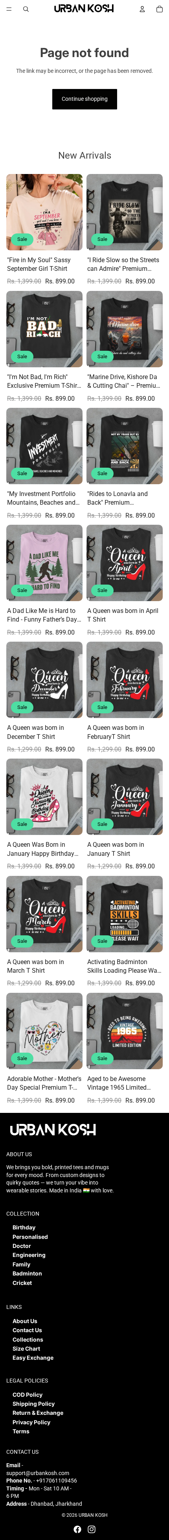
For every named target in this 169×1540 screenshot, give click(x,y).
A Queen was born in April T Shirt (122, 615)
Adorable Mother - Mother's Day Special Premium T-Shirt (44, 1083)
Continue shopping (85, 99)
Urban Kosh (93, 1515)
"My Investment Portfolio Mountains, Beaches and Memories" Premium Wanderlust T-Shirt (41, 498)
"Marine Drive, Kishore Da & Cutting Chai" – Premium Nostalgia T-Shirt (124, 382)
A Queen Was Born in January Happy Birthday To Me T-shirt (40, 849)
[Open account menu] (142, 9)
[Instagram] (91, 1529)
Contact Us (27, 1330)
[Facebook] (77, 1529)
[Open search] (26, 9)
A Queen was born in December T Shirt (35, 732)
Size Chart (26, 1348)
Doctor (22, 1245)
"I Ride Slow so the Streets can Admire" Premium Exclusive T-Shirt (123, 265)
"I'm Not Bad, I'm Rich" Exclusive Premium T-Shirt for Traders (43, 382)
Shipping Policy (34, 1403)
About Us (25, 1321)
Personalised (30, 1236)
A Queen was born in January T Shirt (115, 849)
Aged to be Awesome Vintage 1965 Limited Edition (117, 1083)
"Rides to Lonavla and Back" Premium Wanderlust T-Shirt (117, 498)
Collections (28, 1339)
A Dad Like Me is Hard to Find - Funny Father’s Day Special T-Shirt (42, 615)
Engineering (29, 1254)
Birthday (24, 1227)
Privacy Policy (31, 1422)
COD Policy (27, 1394)
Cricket (22, 1282)
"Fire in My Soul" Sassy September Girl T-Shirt (39, 264)
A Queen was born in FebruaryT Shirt (115, 732)
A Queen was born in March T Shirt (35, 966)
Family (21, 1264)
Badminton (27, 1273)
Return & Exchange (38, 1412)
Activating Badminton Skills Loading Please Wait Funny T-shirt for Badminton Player (124, 966)
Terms (21, 1431)
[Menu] (9, 9)
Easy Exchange (33, 1357)
